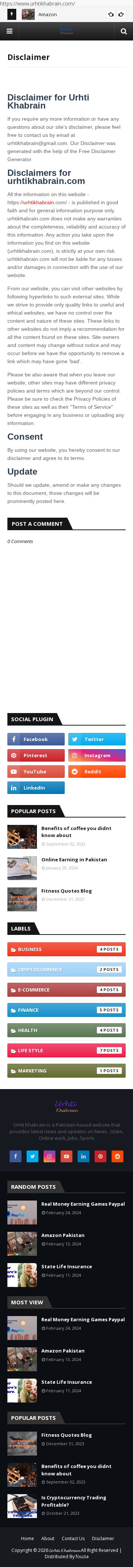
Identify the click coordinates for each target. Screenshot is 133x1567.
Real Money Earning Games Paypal (83, 1204)
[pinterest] (36, 755)
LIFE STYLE (60, 1050)
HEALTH (60, 1030)
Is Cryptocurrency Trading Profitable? (73, 1501)
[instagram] (97, 755)
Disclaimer (103, 1538)
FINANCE (60, 1010)
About (47, 1538)
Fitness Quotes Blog (66, 890)
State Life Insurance (66, 1266)
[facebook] (36, 739)
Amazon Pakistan (63, 1235)
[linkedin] (36, 787)
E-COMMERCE (60, 989)
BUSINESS (60, 949)
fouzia (82, 1556)
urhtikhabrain (38, 202)
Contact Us (73, 1538)
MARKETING (60, 1070)
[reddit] (97, 771)
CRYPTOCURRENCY (60, 969)
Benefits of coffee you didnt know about (76, 832)
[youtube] (36, 771)
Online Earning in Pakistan (74, 859)
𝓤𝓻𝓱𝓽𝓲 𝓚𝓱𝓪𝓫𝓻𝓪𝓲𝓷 (65, 1550)
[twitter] (97, 739)
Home (27, 1538)
